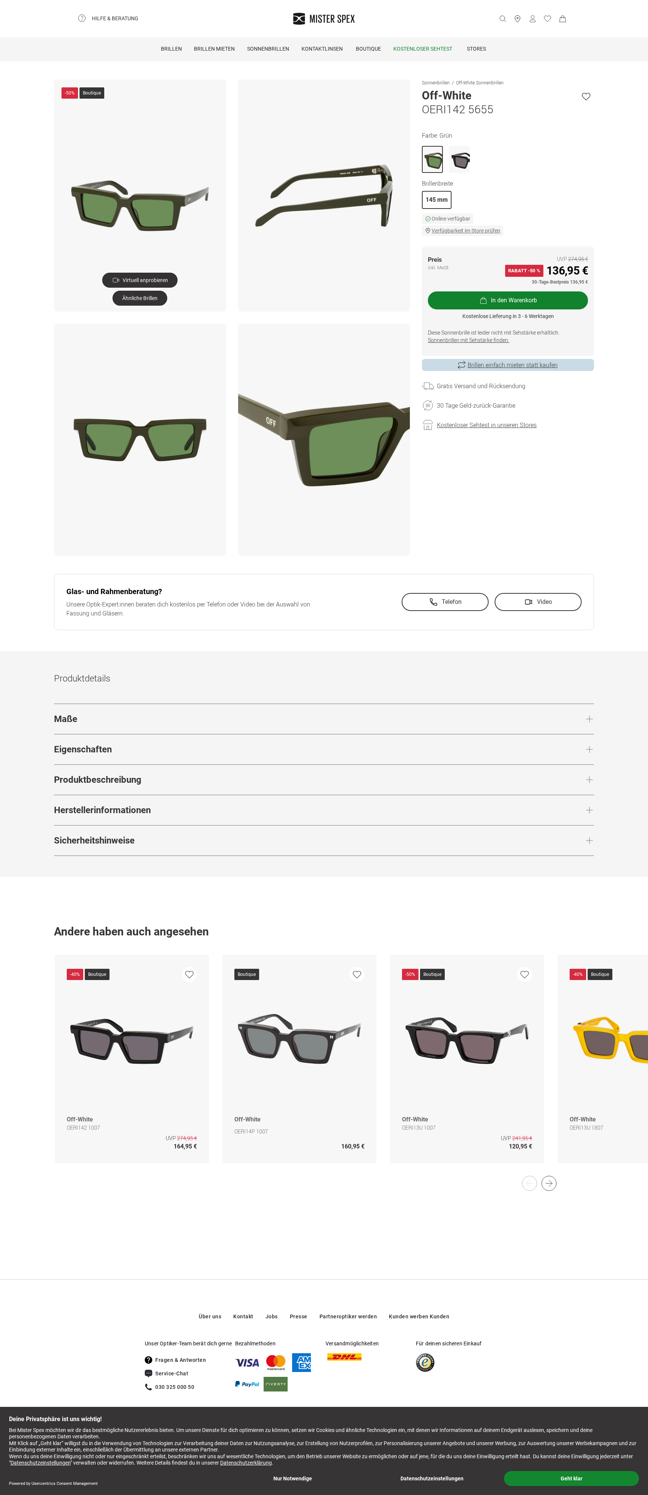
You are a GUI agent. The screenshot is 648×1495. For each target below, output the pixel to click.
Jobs (272, 1316)
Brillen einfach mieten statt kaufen (513, 365)
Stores (476, 49)
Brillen (171, 49)
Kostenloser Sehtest (422, 49)
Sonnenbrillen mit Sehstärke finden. (468, 340)
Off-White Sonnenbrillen (480, 83)
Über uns (210, 1316)
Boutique (368, 49)
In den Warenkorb (514, 300)
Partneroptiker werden (348, 1316)
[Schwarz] (459, 159)
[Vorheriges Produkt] (529, 1183)
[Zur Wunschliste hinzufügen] (586, 96)
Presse (299, 1316)
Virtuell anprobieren (145, 280)
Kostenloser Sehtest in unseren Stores (487, 425)
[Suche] (502, 19)
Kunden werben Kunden (419, 1316)
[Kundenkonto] (532, 18)
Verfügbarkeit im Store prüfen (466, 231)
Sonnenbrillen (268, 49)
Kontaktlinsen (322, 49)
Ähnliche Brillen (140, 298)
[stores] (517, 18)
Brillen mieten (214, 49)
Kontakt (243, 1316)
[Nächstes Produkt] (549, 1183)
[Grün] (432, 159)
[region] (324, 1066)
